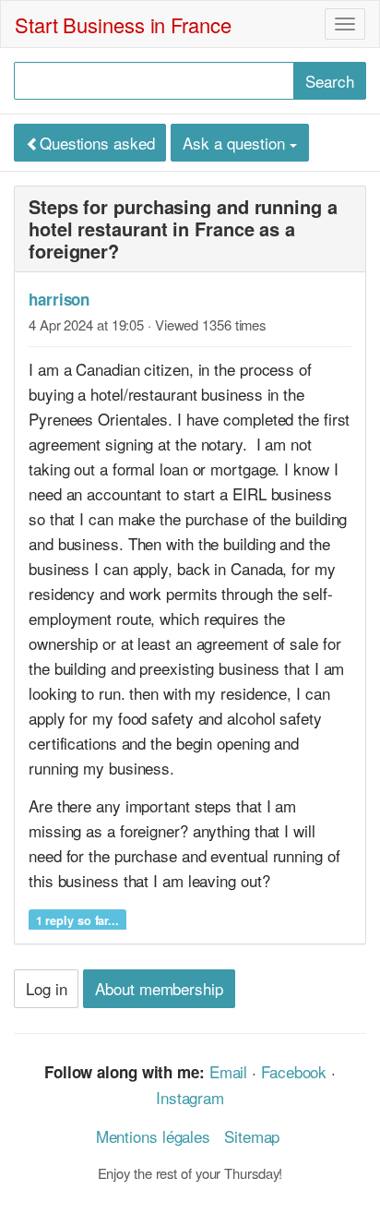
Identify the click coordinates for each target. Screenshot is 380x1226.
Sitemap (251, 1136)
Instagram (190, 1097)
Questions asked (97, 142)
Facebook (294, 1071)
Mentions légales (153, 1136)
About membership (158, 988)
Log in (46, 988)
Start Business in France (123, 24)
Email (228, 1071)
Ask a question (236, 142)
